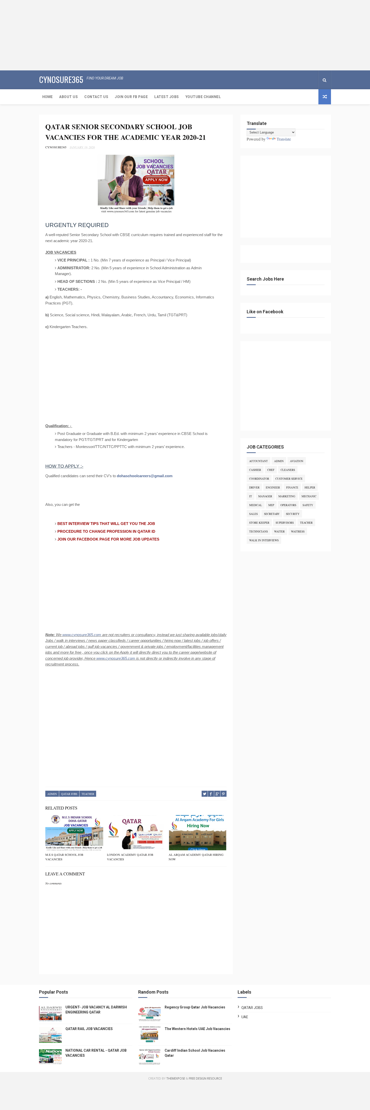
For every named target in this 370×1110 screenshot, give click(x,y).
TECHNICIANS (258, 531)
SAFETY (308, 505)
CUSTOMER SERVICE (289, 478)
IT (250, 496)
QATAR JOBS (69, 794)
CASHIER (255, 470)
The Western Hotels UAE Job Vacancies (197, 1029)
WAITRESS (298, 531)
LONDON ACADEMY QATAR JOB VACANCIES (130, 857)
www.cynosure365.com (81, 635)
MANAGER (265, 496)
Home (47, 97)
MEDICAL (255, 505)
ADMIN (52, 794)
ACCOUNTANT (258, 461)
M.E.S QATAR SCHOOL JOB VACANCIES (64, 857)
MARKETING (286, 496)
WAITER (279, 531)
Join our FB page (131, 97)
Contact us (96, 97)
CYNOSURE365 (61, 79)
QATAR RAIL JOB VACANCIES (89, 1029)
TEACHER (88, 794)
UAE (244, 1017)
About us (68, 97)
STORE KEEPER (259, 522)
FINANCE (292, 487)
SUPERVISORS (285, 522)
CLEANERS (288, 470)
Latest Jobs (166, 97)
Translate (284, 139)
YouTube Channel (203, 97)
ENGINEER (273, 487)
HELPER (310, 487)
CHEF (270, 470)
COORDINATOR (259, 478)
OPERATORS (288, 505)
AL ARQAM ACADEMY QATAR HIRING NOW (196, 857)
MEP (271, 505)
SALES (253, 514)
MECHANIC (309, 496)
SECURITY (293, 514)
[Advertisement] (151, 35)
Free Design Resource (205, 1078)
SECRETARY (272, 514)
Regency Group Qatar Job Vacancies (195, 1007)
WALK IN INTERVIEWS (264, 540)
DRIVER (254, 487)
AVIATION (296, 461)
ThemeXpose (175, 1078)
